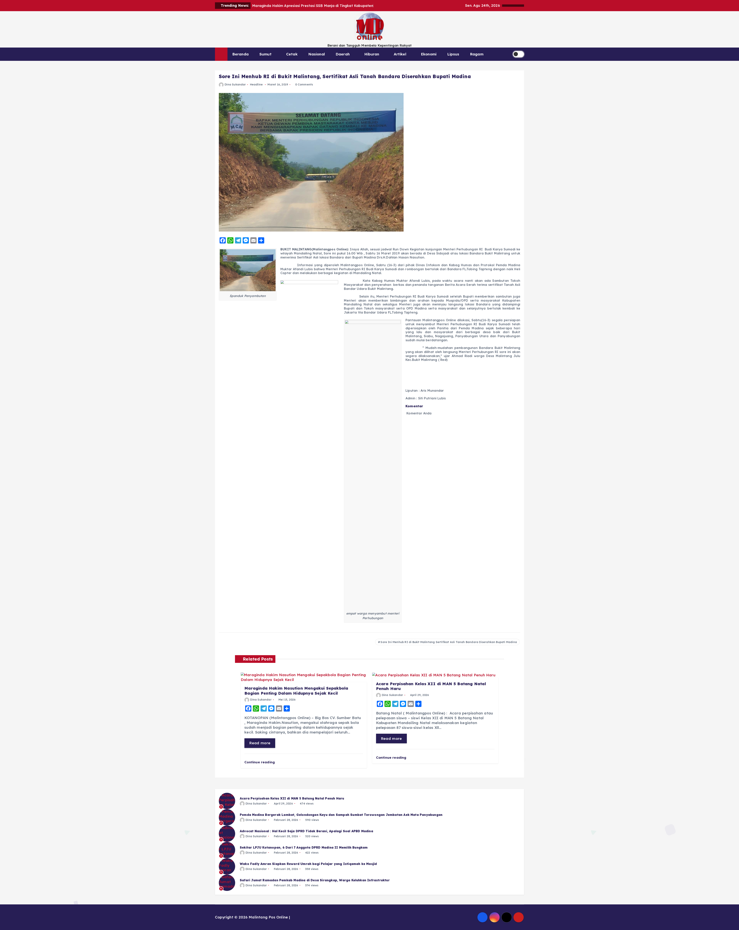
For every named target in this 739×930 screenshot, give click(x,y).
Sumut (265, 54)
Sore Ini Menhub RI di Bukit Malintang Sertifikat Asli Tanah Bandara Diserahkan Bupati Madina (448, 642)
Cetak (292, 54)
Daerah (343, 54)
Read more (259, 743)
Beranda (240, 54)
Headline (256, 84)
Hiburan (371, 54)
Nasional (316, 54)
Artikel (400, 54)
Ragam (476, 54)
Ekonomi (428, 54)
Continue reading (260, 762)
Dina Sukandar (235, 84)
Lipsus (453, 54)
